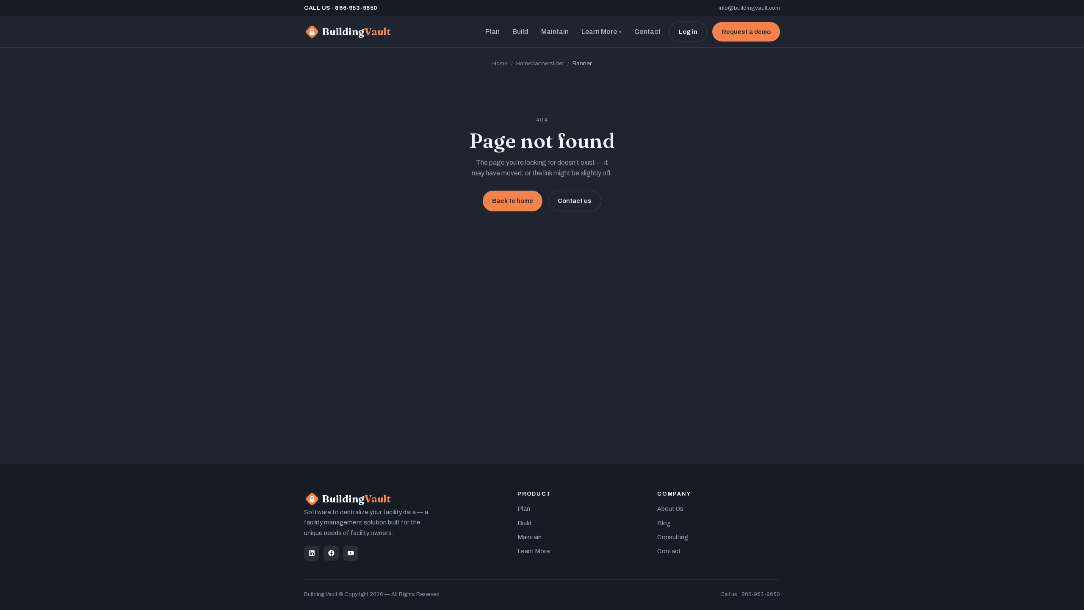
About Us (670, 508)
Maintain (555, 31)
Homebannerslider (540, 63)
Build (520, 31)
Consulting (672, 537)
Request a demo (746, 31)
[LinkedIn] (311, 553)
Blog (664, 523)
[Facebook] (331, 553)
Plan (492, 31)
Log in (688, 31)
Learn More (601, 31)
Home (500, 63)
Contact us (575, 200)
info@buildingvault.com (749, 8)
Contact (647, 31)
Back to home (512, 200)
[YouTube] (350, 553)
